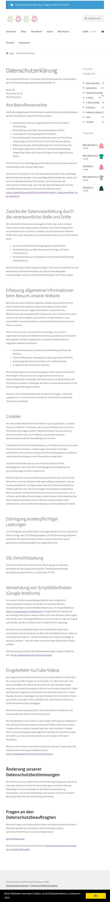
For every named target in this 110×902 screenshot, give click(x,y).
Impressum (24, 42)
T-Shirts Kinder (92, 102)
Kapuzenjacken (93, 83)
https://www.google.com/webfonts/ (25, 611)
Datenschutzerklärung (17, 885)
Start (11, 53)
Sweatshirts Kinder (94, 92)
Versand (10, 42)
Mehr (7, 897)
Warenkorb (36, 31)
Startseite (11, 31)
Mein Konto (63, 31)
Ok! (96, 896)
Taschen (90, 121)
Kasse (50, 31)
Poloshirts (90, 107)
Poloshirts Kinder (93, 112)
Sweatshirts (91, 87)
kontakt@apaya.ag (15, 838)
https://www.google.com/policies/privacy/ (31, 655)
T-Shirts (89, 97)
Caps (88, 117)
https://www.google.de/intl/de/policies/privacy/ (29, 753)
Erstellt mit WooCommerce (44, 885)
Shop (23, 31)
